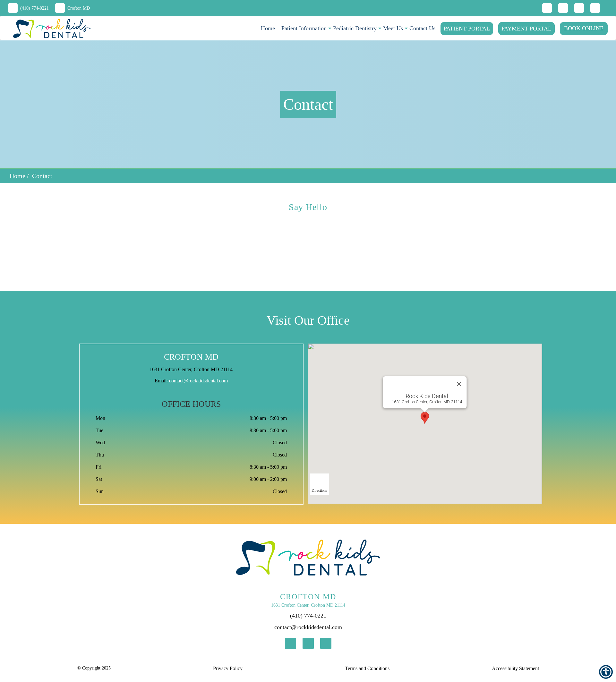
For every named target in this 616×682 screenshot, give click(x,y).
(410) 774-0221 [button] (34, 8)
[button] (48, 28)
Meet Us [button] (393, 28)
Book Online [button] (583, 28)
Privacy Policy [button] (228, 668)
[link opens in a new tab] (290, 643)
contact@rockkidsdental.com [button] (198, 380)
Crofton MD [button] (78, 8)
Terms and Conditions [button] (367, 668)
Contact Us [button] (422, 28)
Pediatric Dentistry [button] (355, 28)
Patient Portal (467, 28)
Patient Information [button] (304, 28)
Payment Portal (526, 28)
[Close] (459, 384)
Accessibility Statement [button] (515, 668)
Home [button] (268, 28)
